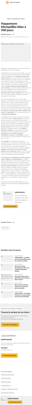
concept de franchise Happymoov (8, 114)
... (2, 18)
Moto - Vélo (5, 227)
